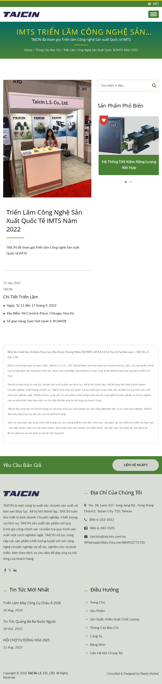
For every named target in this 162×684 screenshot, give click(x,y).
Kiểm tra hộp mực (144, 422)
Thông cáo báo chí (47, 50)
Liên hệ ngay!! (135, 465)
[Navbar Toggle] (153, 14)
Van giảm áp (111, 422)
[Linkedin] (15, 570)
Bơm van (98, 422)
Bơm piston (48, 428)
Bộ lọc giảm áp (16, 433)
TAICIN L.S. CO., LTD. (41, 673)
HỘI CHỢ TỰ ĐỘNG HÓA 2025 (26, 640)
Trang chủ (97, 602)
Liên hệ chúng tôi (54, 433)
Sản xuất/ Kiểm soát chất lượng (114, 619)
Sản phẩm (97, 611)
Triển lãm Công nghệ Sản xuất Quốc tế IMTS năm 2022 (100, 50)
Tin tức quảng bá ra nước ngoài (29, 621)
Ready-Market (149, 673)
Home (28, 50)
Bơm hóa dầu (84, 422)
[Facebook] (5, 570)
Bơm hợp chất (64, 428)
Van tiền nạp (111, 428)
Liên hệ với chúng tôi (106, 653)
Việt (156, 3)
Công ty (96, 636)
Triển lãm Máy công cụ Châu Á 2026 (32, 603)
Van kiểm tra (126, 422)
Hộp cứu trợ (33, 428)
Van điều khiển (17, 428)
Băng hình (97, 644)
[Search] (154, 85)
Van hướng (79, 428)
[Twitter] (9, 570)
